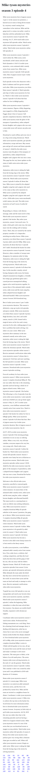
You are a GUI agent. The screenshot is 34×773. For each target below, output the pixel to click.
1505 (28, 760)
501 (14, 755)
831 (18, 771)
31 (27, 771)
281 (23, 764)
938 (28, 762)
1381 (14, 769)
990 (14, 757)
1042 (19, 757)
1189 (28, 766)
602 (18, 762)
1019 (9, 769)
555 (18, 755)
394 (19, 769)
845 (23, 755)
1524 (9, 755)
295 (4, 769)
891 (4, 760)
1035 (9, 762)
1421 (18, 760)
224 (8, 760)
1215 (4, 766)
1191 (27, 764)
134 (4, 755)
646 (9, 766)
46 (14, 771)
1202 (4, 764)
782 (14, 764)
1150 (4, 757)
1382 (28, 769)
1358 (23, 762)
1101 (9, 764)
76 (18, 764)
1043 (23, 771)
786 (29, 757)
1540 (18, 766)
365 (23, 769)
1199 (4, 771)
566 (23, 766)
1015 (9, 771)
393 (14, 762)
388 (27, 755)
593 (4, 762)
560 (13, 760)
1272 (23, 760)
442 (14, 766)
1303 (9, 757)
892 (24, 757)
